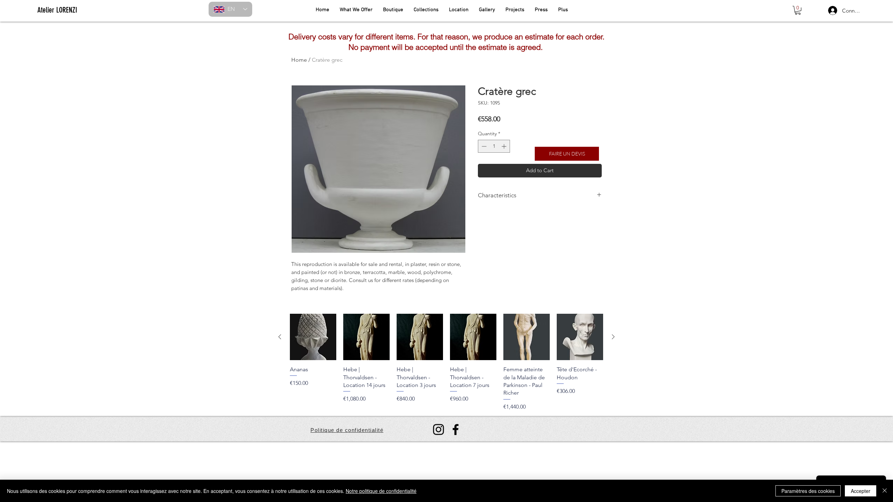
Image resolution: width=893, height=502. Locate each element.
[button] (798, 10)
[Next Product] (613, 337)
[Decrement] (483, 146)
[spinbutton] (494, 146)
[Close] (884, 490)
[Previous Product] (280, 337)
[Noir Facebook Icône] (455, 429)
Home (299, 59)
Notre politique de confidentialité (381, 490)
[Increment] (504, 146)
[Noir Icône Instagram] (438, 429)
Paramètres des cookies (808, 490)
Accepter (860, 490)
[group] (446, 362)
